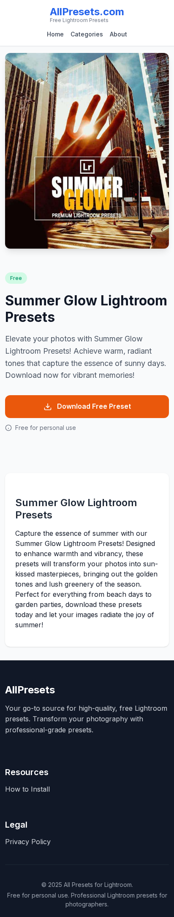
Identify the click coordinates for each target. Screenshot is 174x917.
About (118, 34)
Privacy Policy (28, 841)
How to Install (27, 789)
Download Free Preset (94, 406)
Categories (87, 34)
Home (55, 34)
